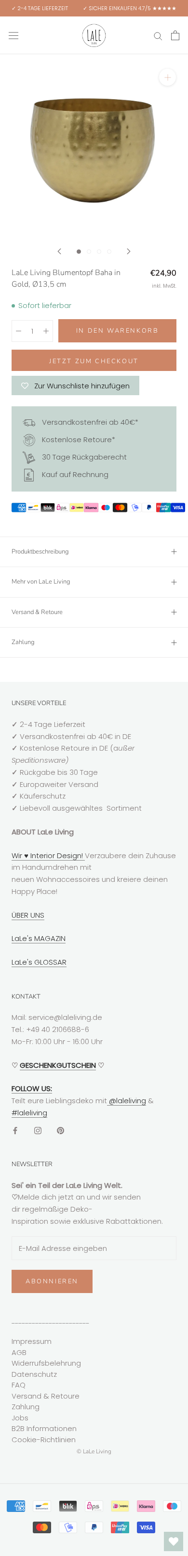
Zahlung (23, 642)
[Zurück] (59, 251)
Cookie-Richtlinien (44, 1439)
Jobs (20, 1418)
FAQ (19, 1385)
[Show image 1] (79, 251)
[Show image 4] (109, 251)
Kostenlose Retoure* (77, 439)
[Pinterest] (60, 1131)
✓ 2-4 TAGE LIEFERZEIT (40, 8)
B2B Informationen (44, 1428)
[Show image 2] (89, 251)
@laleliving (126, 1100)
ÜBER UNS (28, 915)
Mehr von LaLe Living (41, 581)
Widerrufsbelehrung (46, 1363)
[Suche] (158, 35)
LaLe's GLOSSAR (39, 962)
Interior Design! (56, 855)
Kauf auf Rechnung (74, 474)
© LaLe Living (94, 1451)
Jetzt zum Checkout (94, 361)
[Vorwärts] (129, 251)
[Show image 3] (99, 251)
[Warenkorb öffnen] (175, 35)
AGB (19, 1352)
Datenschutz (34, 1374)
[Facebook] (15, 1131)
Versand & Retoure (37, 612)
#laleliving (29, 1113)
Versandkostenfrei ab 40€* (89, 422)
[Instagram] (37, 1131)
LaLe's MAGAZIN (39, 938)
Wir (18, 855)
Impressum (32, 1341)
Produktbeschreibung (40, 551)
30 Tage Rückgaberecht (83, 457)
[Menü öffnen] (13, 35)
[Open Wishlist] (173, 1541)
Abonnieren (52, 1281)
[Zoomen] (167, 77)
